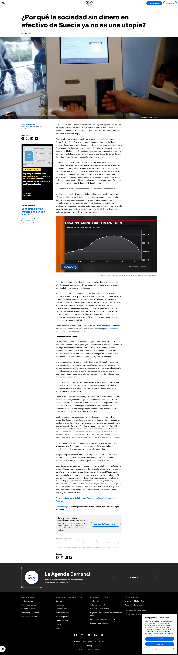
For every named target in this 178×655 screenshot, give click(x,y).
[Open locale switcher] (2, 649)
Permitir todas (159, 644)
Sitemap (89, 646)
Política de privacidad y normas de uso (89, 642)
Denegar (160, 639)
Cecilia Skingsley (28, 124)
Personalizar (160, 650)
